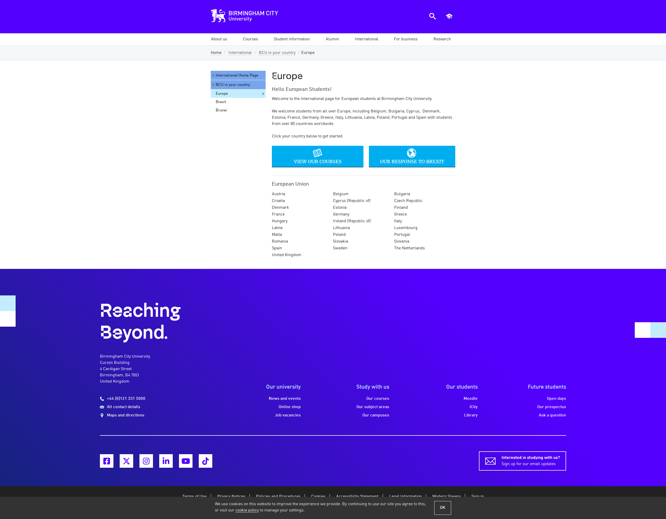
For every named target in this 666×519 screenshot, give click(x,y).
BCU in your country (277, 53)
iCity (474, 407)
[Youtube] (186, 461)
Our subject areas (372, 407)
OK (442, 508)
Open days (556, 399)
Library (471, 415)
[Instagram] (146, 461)
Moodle (471, 399)
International (240, 53)
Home (216, 53)
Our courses (377, 399)
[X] (126, 461)
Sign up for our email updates (531, 461)
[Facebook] (106, 461)
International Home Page (237, 75)
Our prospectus (551, 407)
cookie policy (247, 510)
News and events (285, 399)
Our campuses (375, 415)
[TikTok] (205, 461)
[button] (219, 39)
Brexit (221, 102)
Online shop (290, 407)
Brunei (221, 110)
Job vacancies (288, 415)
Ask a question (552, 415)
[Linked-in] (166, 461)
